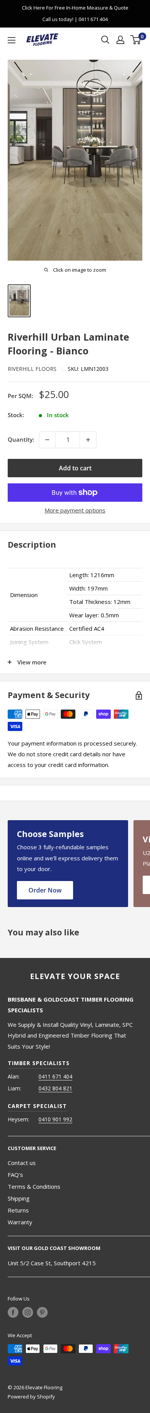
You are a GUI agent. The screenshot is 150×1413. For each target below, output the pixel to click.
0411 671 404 (55, 1076)
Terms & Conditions (34, 1186)
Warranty (20, 1222)
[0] (136, 39)
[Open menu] (11, 40)
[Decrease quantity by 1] (47, 440)
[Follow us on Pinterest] (42, 1312)
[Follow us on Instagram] (27, 1312)
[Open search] (105, 40)
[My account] (120, 40)
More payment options (75, 510)
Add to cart (75, 468)
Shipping (19, 1198)
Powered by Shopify (31, 1396)
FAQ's (15, 1174)
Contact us (22, 1163)
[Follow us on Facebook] (13, 1312)
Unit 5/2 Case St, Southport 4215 (52, 1263)
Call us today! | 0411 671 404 (75, 19)
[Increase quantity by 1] (88, 440)
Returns (18, 1210)
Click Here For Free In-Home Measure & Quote (75, 7)
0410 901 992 (55, 1119)
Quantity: (21, 439)
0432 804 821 (55, 1088)
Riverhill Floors (32, 368)
